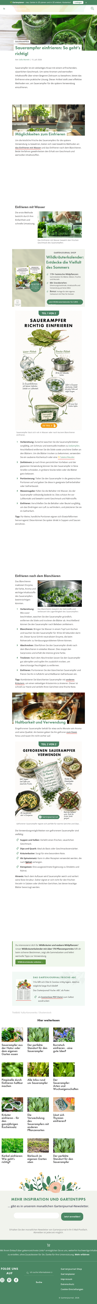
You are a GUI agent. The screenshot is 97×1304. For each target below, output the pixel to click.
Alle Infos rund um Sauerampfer (37, 1081)
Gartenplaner (68, 1274)
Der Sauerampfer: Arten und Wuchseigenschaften (65, 1084)
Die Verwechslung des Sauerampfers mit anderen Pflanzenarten (38, 1122)
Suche (39, 1282)
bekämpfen (74, 445)
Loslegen (78, 2)
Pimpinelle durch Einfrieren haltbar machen (12, 1083)
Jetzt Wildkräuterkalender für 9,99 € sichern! (63, 303)
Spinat (28, 862)
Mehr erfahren (82, 1254)
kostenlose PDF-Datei (52, 997)
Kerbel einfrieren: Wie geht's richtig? (12, 1159)
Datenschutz (67, 1284)
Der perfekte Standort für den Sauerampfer (37, 1048)
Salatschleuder (67, 457)
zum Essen (71, 732)
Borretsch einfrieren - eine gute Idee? (62, 1048)
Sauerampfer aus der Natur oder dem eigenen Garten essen (12, 1049)
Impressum (66, 1279)
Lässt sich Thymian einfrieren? (59, 1118)
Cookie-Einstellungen (72, 1289)
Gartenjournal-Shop (71, 1269)
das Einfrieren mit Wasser (28, 147)
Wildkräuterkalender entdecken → (30, 962)
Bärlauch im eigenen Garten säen (37, 1159)
